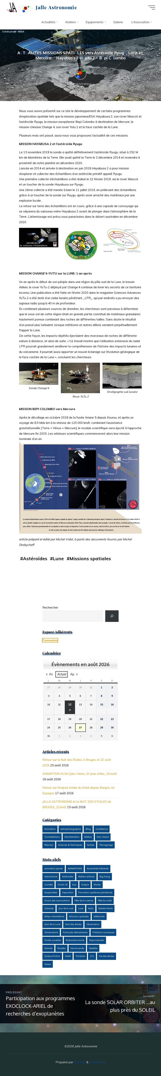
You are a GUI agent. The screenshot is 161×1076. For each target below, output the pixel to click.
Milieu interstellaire (54, 916)
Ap (72, 674)
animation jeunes (53, 868)
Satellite (93, 948)
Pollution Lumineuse (103, 932)
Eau (74, 884)
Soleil (68, 956)
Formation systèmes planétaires (95, 892)
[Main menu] (151, 7)
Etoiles (97, 884)
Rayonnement (96, 940)
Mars (90, 908)
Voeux (47, 964)
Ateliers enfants (86, 876)
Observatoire (51, 932)
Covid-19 (62, 884)
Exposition (67, 892)
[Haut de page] (146, 1061)
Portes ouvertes (52, 940)
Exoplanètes (50, 892)
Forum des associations (57, 900)
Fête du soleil (105, 900)
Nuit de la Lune (52, 924)
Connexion (50, 640)
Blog (88, 829)
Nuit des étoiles (73, 924)
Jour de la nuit (66, 908)
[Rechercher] (112, 616)
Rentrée (48, 948)
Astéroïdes (35, 558)
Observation (92, 924)
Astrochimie (50, 876)
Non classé (103, 836)
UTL (92, 956)
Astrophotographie (70, 829)
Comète (48, 884)
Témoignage (106, 845)
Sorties (90, 845)
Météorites (99, 916)
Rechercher (50, 607)
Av (51, 674)
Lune (58, 558)
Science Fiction (52, 956)
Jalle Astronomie (56, 7)
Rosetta (61, 948)
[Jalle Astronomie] (19, 7)
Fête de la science (84, 900)
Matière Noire (105, 908)
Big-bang (105, 876)
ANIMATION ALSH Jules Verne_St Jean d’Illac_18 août (79, 774)
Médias (88, 836)
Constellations (52, 836)
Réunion (48, 845)
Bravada (79, 1062)
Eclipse (85, 884)
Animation (50, 829)
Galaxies (49, 908)
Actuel (62, 674)
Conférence (102, 829)
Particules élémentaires (75, 932)
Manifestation (72, 836)
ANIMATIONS (75, 868)
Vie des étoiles (106, 956)
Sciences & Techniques (79, 45)
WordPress (97, 1062)
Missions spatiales (90, 558)
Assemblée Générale (97, 868)
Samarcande (77, 948)
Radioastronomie (75, 940)
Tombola (80, 956)
